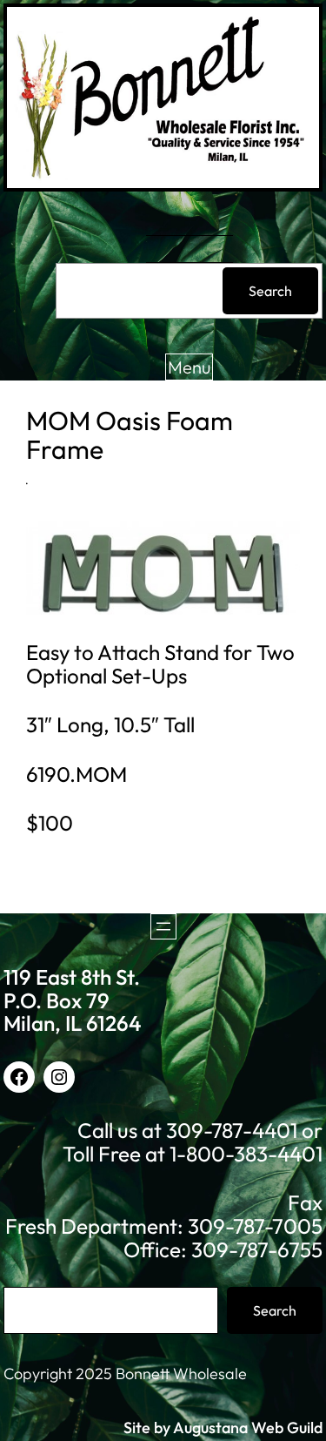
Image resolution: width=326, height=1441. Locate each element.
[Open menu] (163, 926)
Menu (189, 367)
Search (270, 291)
